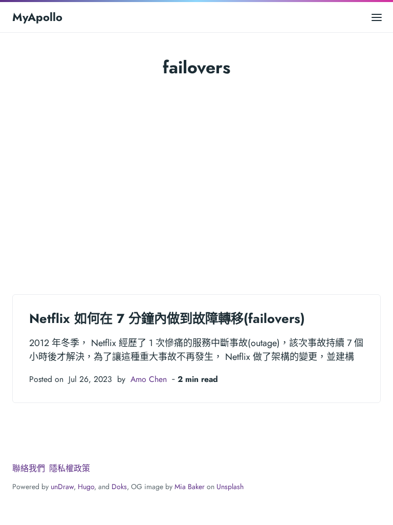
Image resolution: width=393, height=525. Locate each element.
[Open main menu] (376, 17)
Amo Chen (148, 379)
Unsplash (230, 486)
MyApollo (37, 17)
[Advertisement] (196, 174)
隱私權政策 (69, 468)
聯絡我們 (28, 468)
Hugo (86, 486)
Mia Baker (189, 486)
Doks (119, 486)
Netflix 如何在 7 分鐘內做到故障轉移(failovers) (167, 318)
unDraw (62, 486)
